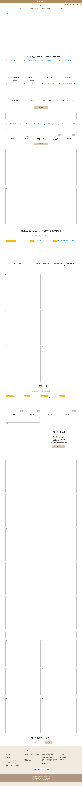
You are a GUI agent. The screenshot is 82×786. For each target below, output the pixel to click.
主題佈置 (62, 8)
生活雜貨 (37, 8)
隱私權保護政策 (33, 783)
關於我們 (19, 8)
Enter (58, 446)
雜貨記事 (8, 757)
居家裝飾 (43, 8)
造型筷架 (35, 391)
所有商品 (32, 8)
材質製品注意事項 (63, 756)
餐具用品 (37, 236)
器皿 (46, 236)
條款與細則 (62, 754)
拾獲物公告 (62, 759)
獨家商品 (56, 8)
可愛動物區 (46, 391)
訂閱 (49, 742)
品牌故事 (8, 754)
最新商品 (26, 8)
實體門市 (8, 756)
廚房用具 (49, 8)
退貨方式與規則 (63, 757)
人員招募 (61, 760)
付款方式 (26, 756)
